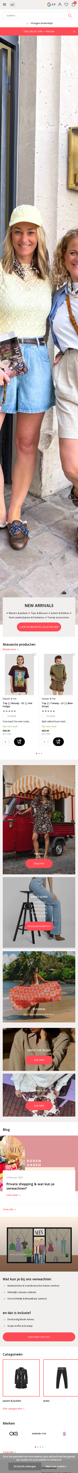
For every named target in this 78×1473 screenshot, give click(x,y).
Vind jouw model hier (39, 926)
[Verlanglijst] (66, 4)
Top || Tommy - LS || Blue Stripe (57, 705)
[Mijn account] (59, 5)
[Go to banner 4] (39, 1049)
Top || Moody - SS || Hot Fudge (17, 705)
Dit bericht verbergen (25, 1466)
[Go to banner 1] (39, 819)
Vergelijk (11, 716)
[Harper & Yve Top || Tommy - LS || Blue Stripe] (58, 674)
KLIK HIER (39, 1060)
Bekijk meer (9, 649)
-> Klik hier (49, 31)
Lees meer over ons (39, 1336)
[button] (36, 753)
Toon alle (8, 1209)
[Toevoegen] (19, 741)
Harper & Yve (10, 698)
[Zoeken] (70, 15)
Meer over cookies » (56, 1466)
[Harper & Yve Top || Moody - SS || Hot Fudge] (19, 674)
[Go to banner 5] (39, 1095)
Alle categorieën (12, 1408)
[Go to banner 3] (39, 987)
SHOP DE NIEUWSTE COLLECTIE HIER (39, 627)
